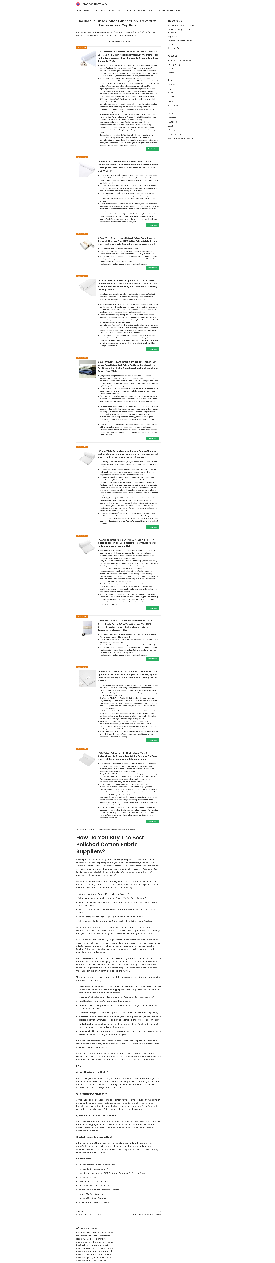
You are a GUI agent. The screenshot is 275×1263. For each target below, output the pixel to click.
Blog (95, 10)
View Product (152, 149)
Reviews (87, 10)
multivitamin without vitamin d (181, 25)
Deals (103, 10)
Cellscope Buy (173, 48)
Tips (170, 109)
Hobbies (172, 117)
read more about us (131, 1059)
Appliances (172, 105)
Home (79, 10)
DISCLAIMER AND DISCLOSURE (168, 10)
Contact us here (102, 1059)
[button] (134, 10)
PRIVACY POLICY (176, 134)
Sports (170, 113)
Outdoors (173, 122)
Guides (111, 10)
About (170, 68)
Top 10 (119, 10)
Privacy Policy (173, 64)
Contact (171, 73)
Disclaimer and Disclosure (179, 60)
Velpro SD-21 (173, 36)
